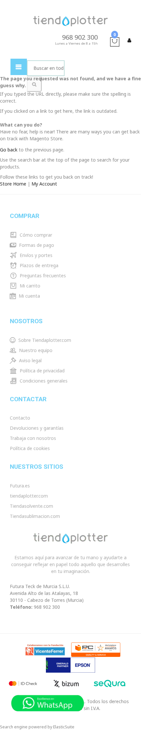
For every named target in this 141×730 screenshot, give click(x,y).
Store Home (13, 184)
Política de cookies (30, 448)
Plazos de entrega (38, 265)
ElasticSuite (63, 727)
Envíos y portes (35, 255)
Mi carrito (29, 286)
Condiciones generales (43, 381)
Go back (8, 150)
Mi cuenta (28, 296)
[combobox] (46, 68)
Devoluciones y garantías (37, 428)
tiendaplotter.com (29, 496)
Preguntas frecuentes (42, 275)
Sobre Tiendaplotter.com (44, 340)
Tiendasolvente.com (31, 506)
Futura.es (20, 486)
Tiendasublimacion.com (35, 516)
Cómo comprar (35, 235)
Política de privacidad (41, 370)
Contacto (20, 418)
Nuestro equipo (35, 350)
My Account (44, 184)
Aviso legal (30, 360)
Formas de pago (36, 245)
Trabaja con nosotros (33, 438)
